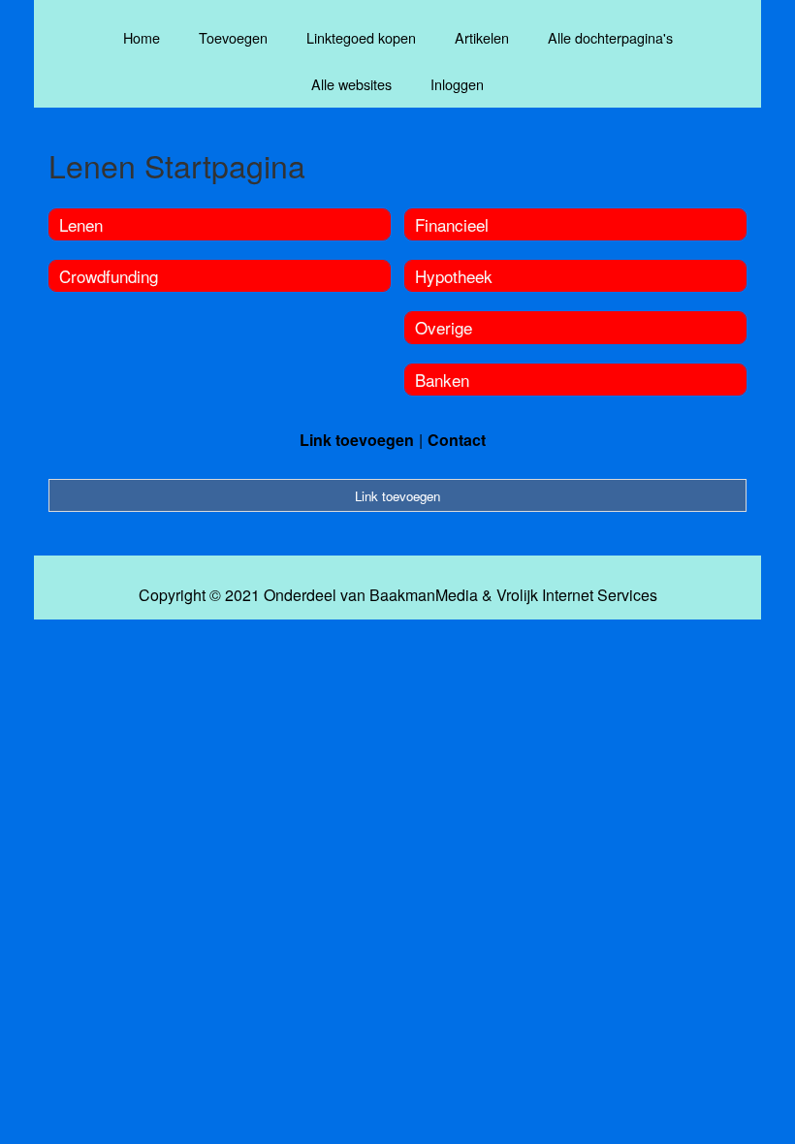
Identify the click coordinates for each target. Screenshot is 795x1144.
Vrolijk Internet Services (576, 595)
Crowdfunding (108, 276)
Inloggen (457, 84)
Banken (442, 379)
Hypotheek (454, 276)
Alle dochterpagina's (610, 37)
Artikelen (482, 37)
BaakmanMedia (423, 595)
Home (141, 37)
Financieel (452, 224)
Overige (443, 327)
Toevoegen (233, 37)
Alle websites (351, 84)
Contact (457, 440)
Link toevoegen (357, 440)
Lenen (81, 224)
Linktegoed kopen (361, 37)
